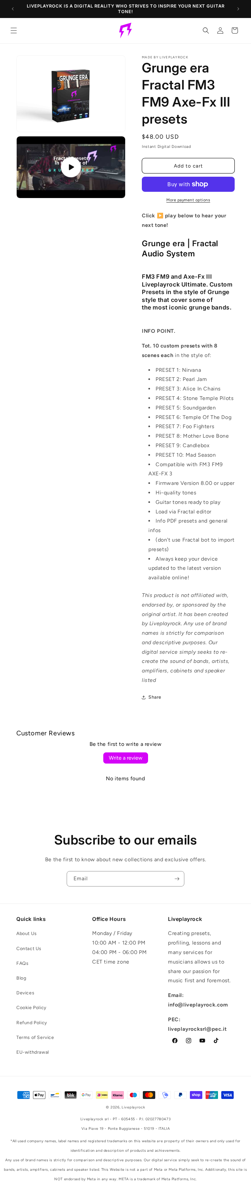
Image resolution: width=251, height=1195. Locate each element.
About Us (26, 933)
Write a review (125, 758)
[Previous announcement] (13, 9)
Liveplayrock (133, 1107)
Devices (25, 993)
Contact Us (29, 948)
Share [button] (154, 697)
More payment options (188, 200)
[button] (14, 30)
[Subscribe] (177, 878)
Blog (21, 978)
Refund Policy (31, 1023)
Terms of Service (35, 1037)
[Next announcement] (238, 9)
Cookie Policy (31, 1007)
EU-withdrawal (32, 1052)
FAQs (22, 963)
